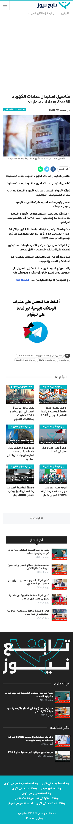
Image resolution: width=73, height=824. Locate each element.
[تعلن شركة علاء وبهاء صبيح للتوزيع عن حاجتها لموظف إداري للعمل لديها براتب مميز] (59, 584)
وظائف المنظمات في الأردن (50, 803)
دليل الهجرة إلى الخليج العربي (14, 109)
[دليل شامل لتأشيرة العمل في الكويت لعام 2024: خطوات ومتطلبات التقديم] (20, 394)
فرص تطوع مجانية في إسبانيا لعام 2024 (30, 752)
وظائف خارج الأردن (51, 788)
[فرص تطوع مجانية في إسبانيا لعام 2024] (62, 756)
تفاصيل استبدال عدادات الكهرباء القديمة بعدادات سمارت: (40, 356)
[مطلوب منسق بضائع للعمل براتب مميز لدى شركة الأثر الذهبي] (59, 569)
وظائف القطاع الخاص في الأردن (21, 783)
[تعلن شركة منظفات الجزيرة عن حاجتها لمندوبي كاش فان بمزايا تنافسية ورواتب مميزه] (59, 599)
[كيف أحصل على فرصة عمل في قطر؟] (53, 434)
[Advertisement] (36, 53)
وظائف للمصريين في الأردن (36, 793)
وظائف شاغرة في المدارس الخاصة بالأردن (36, 798)
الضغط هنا (22, 280)
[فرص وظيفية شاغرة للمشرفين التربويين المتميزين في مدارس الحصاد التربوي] (59, 615)
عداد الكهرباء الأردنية (47, 360)
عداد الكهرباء (64, 360)
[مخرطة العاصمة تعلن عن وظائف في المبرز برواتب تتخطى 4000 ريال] (20, 474)
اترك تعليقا (35, 518)
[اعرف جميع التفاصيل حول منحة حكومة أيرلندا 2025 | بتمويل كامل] (53, 474)
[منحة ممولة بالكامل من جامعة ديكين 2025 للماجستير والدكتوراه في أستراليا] (20, 434)
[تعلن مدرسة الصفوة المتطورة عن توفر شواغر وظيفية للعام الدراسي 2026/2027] (59, 554)
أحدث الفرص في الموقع (22, 387)
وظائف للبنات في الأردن (24, 788)
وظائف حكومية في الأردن (55, 783)
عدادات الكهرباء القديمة (25, 360)
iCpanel (30, 818)
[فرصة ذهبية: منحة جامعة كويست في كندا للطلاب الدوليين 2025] (53, 394)
